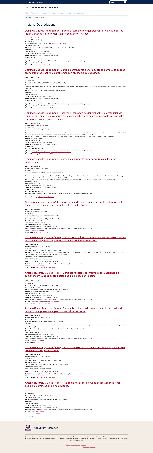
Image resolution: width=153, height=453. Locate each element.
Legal (37, 65)
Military (46, 65)
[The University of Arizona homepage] (35, 2)
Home (27, 13)
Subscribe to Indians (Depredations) (25, 420)
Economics (58, 108)
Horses (46, 106)
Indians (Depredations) (38, 63)
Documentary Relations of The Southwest (52, 13)
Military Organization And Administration (55, 152)
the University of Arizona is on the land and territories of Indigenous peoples (62, 437)
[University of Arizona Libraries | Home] (41, 428)
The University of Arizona (89, 447)
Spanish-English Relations (51, 301)
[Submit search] (125, 2)
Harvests (50, 106)
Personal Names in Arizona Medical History (78, 13)
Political (41, 65)
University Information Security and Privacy (76, 445)
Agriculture (47, 108)
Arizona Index (35, 13)
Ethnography (51, 65)
